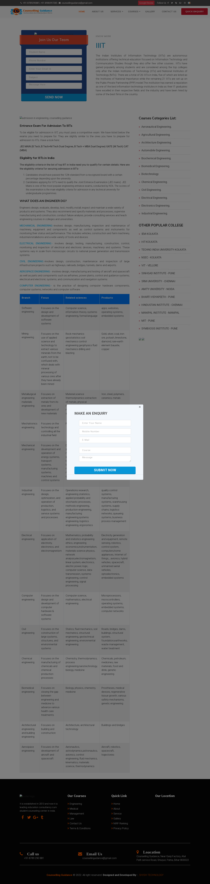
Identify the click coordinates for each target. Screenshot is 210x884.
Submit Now (105, 470)
